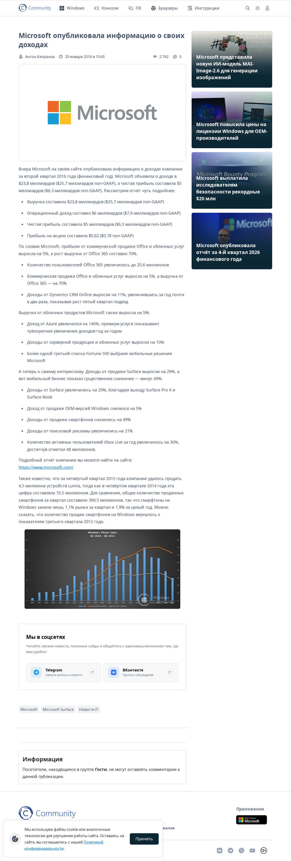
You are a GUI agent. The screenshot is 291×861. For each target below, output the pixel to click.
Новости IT (88, 709)
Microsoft (28, 709)
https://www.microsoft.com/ (46, 467)
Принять (144, 838)
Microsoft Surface (58, 709)
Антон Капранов (40, 56)
